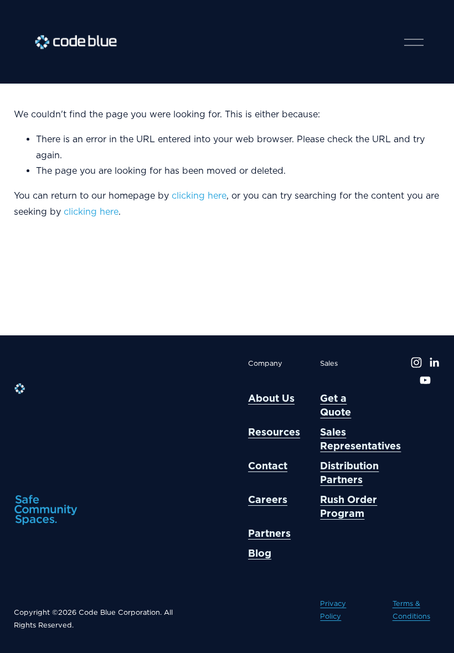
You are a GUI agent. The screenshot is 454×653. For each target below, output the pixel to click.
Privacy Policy (333, 609)
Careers (267, 499)
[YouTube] (425, 380)
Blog (259, 553)
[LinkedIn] (434, 362)
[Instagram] (416, 362)
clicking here (199, 195)
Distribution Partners (349, 472)
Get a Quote (335, 405)
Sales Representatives (360, 439)
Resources (274, 432)
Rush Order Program (348, 506)
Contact (267, 465)
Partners (269, 533)
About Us (271, 398)
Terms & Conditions (411, 609)
